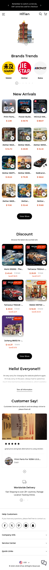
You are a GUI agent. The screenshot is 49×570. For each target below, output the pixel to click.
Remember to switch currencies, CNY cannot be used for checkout (24, 5)
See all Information (24, 389)
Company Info (8, 535)
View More (24, 216)
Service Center (9, 543)
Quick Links (7, 551)
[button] (8, 5)
